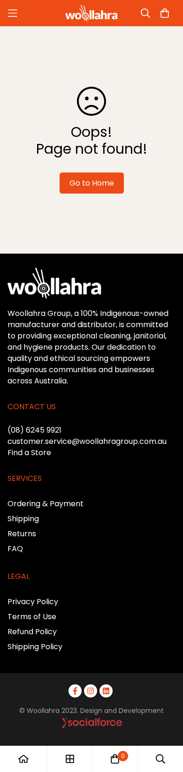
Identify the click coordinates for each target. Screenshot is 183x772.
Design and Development (122, 710)
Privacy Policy (33, 601)
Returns (22, 533)
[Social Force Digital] (118, 723)
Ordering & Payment (46, 503)
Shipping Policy (35, 646)
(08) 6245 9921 (34, 430)
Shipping (23, 518)
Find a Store (29, 452)
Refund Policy (32, 631)
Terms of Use (32, 616)
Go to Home (91, 183)
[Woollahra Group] (91, 13)
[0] (115, 759)
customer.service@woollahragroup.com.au (87, 441)
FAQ (15, 548)
